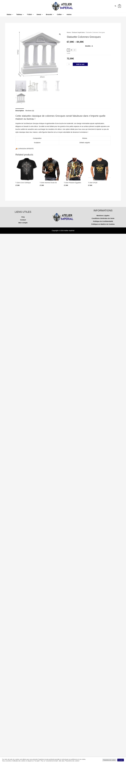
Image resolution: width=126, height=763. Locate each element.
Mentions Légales (103, 215)
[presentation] (12, 14)
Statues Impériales (78, 32)
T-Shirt (29, 14)
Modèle (88, 46)
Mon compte (23, 223)
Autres (69, 14)
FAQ (23, 217)
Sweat (39, 14)
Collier (59, 14)
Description (19, 110)
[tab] (19, 110)
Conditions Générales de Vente (103, 218)
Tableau (19, 14)
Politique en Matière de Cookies (103, 224)
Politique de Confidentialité (103, 221)
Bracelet (49, 14)
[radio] (68, 50)
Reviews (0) (29, 110)
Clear (68, 53)
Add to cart (80, 64)
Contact (23, 220)
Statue (9, 14)
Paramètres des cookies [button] (109, 760)
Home (69, 32)
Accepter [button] (120, 760)
